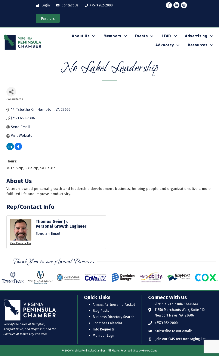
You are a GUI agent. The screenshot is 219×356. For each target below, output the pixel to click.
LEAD (166, 36)
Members (112, 36)
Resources (197, 45)
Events (141, 36)
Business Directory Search (113, 317)
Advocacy (164, 45)
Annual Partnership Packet (114, 305)
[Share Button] (11, 92)
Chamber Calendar (107, 323)
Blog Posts (101, 311)
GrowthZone (149, 350)
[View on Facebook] (18, 149)
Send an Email (48, 233)
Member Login (104, 335)
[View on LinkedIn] (10, 149)
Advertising (196, 36)
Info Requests (104, 329)
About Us (80, 36)
